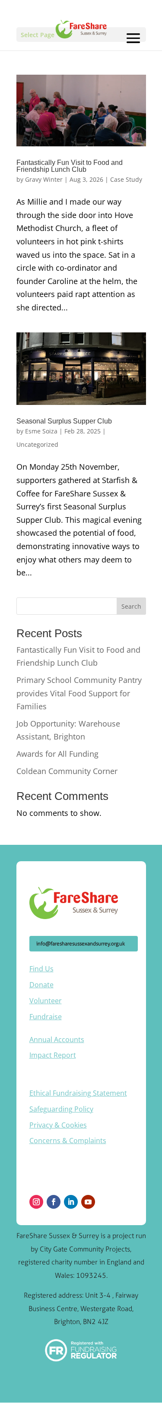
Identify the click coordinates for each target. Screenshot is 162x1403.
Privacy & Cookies (58, 1125)
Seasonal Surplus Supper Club (64, 421)
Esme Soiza (41, 431)
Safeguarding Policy (61, 1109)
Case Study (126, 179)
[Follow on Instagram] (36, 1202)
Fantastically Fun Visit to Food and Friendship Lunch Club (69, 166)
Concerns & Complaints (67, 1140)
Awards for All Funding (57, 754)
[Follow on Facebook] (53, 1202)
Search (131, 606)
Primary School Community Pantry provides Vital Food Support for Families (79, 693)
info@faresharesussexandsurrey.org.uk (80, 944)
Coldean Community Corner (67, 771)
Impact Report (52, 1055)
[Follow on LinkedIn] (71, 1202)
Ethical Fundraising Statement (78, 1093)
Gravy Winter (44, 179)
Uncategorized (37, 444)
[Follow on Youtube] (88, 1202)
